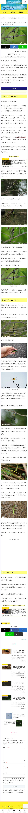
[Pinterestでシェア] (8, 551)
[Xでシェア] (5, 543)
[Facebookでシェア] (5, 547)
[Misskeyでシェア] (23, 543)
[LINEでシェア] (23, 547)
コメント (6, 747)
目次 (12, 88)
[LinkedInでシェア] (14, 551)
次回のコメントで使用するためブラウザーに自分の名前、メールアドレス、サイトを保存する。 (14, 781)
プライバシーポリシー (7, 806)
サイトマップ (21, 806)
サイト (5, 773)
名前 (5, 762)
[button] (18, 634)
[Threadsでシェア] (11, 547)
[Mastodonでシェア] (11, 543)
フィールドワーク (6, 623)
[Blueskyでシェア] (17, 543)
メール (5, 768)
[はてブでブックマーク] (17, 547)
